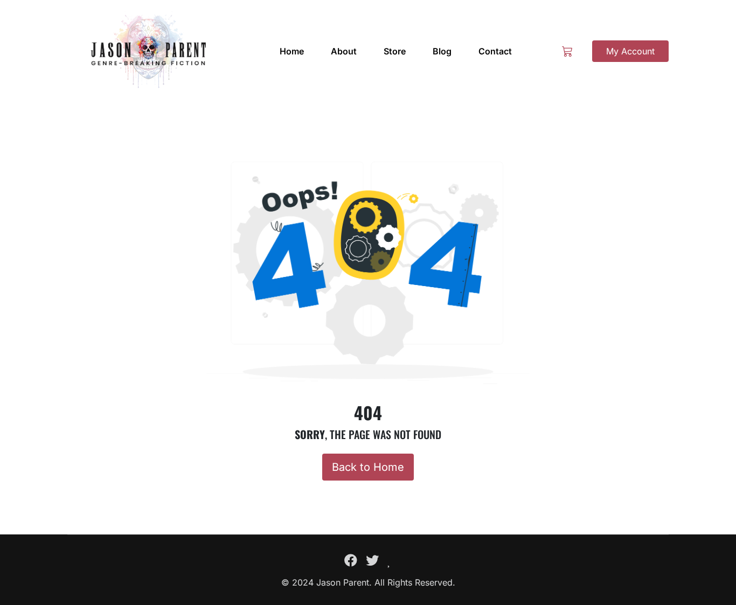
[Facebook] (350, 560)
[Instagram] (389, 560)
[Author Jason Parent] (148, 51)
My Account (630, 51)
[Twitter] (372, 560)
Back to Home (368, 467)
